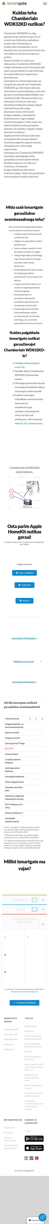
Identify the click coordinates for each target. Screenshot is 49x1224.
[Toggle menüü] (45, 3)
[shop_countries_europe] (24, 590)
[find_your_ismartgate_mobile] (24, 874)
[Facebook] (26, 1158)
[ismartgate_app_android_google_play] (34, 1138)
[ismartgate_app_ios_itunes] (34, 1148)
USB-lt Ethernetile (11, 835)
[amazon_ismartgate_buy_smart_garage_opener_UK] (24, 668)
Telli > (28, 1131)
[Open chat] (42, 1217)
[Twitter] (31, 1158)
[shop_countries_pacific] (24, 605)
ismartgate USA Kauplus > (24, 638)
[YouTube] (36, 1158)
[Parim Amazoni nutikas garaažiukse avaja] (24, 624)
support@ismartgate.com (29, 992)
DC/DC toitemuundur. (31, 423)
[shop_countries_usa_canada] (24, 577)
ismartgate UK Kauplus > (24, 682)
